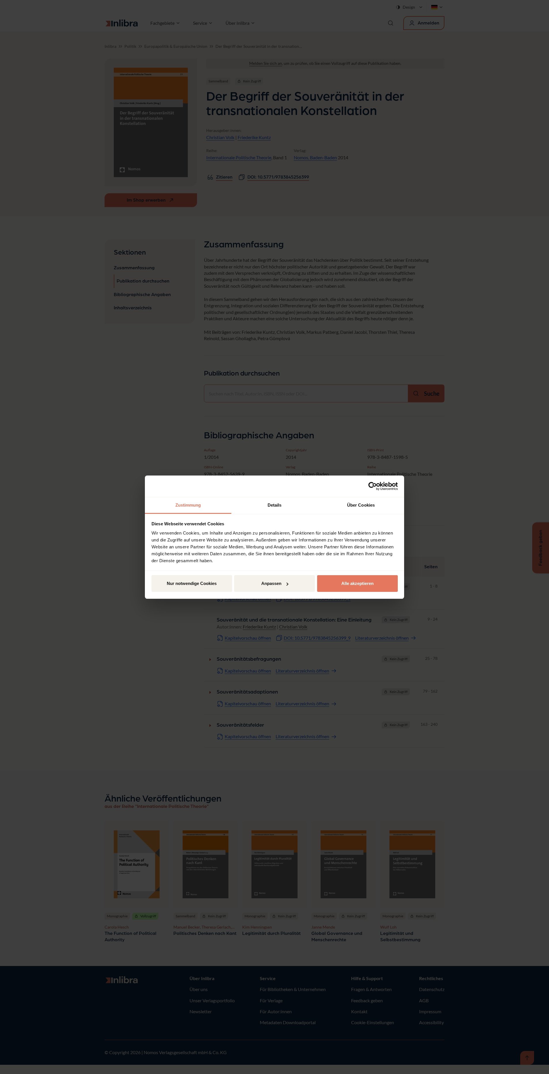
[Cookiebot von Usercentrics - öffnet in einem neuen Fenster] (372, 486)
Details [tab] (275, 505)
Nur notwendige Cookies (192, 583)
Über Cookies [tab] (361, 505)
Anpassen (271, 583)
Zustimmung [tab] (188, 505)
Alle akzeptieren (357, 583)
